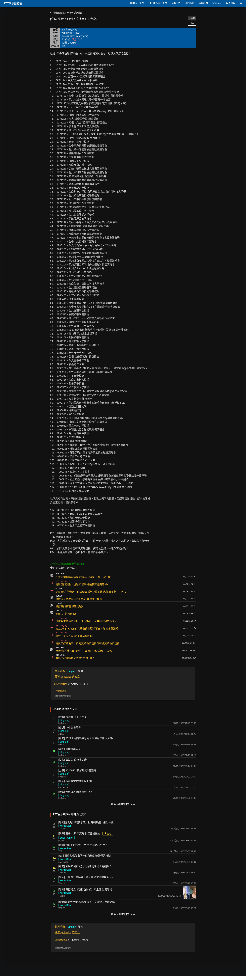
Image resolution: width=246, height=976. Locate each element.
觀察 (68, 671)
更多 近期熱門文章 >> (123, 804)
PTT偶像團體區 (57, 12)
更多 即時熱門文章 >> (123, 914)
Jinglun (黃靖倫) (74, 12)
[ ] (63, 720)
